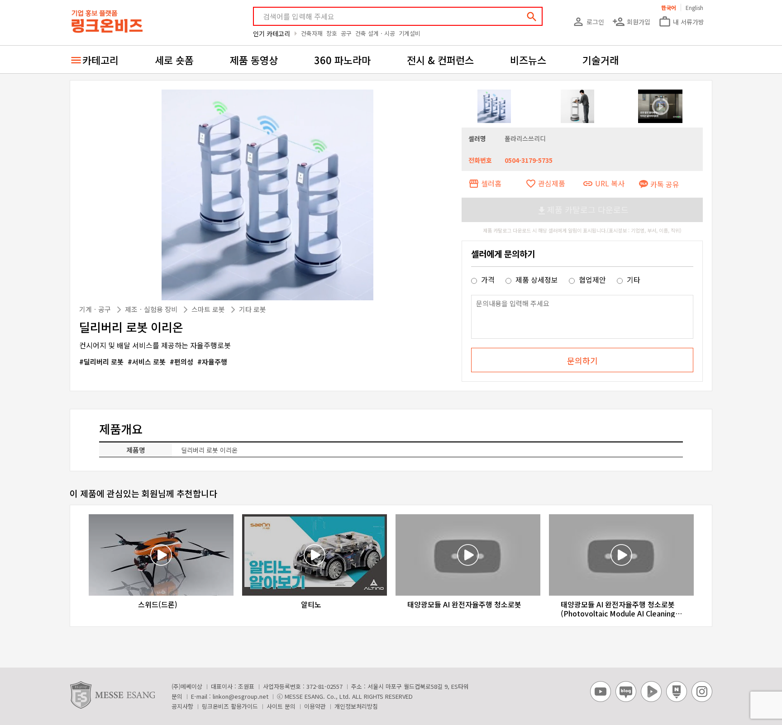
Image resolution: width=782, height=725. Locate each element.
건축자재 (312, 33)
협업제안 (592, 279)
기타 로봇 (252, 309)
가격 (487, 279)
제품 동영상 (254, 59)
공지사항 (182, 706)
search (531, 16)
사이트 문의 (281, 706)
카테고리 (100, 59)
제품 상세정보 (537, 279)
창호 (331, 33)
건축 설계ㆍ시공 (375, 33)
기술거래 (600, 59)
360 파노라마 (342, 59)
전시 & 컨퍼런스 (440, 59)
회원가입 (631, 21)
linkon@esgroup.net (240, 696)
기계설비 (409, 33)
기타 (632, 279)
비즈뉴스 (528, 59)
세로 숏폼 (174, 59)
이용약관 (315, 706)
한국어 (668, 7)
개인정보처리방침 (356, 706)
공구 (346, 33)
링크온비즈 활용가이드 (230, 706)
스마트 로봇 (209, 309)
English (694, 7)
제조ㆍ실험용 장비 (152, 309)
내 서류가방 (681, 21)
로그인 (588, 21)
